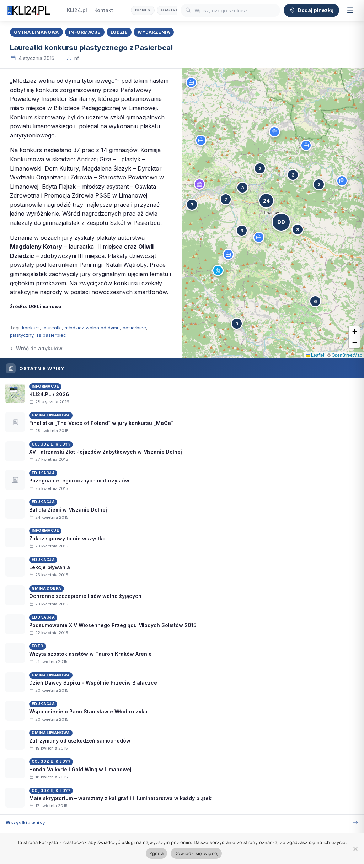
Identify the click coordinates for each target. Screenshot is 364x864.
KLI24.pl (77, 10)
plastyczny (21, 335)
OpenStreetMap (347, 355)
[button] (191, 82)
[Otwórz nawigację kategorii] (350, 10)
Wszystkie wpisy (25, 822)
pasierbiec (134, 327)
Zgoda (156, 853)
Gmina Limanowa (36, 32)
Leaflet (317, 355)
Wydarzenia (154, 32)
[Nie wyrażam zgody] (355, 848)
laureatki (52, 327)
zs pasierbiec (51, 335)
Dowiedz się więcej (196, 853)
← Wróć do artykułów (36, 348)
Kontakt (103, 10)
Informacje (85, 32)
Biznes (142, 10)
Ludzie (119, 32)
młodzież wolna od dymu (92, 327)
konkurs (31, 327)
